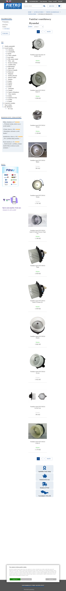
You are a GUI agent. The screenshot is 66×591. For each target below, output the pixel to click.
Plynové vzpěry (12, 77)
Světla (9, 86)
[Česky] (7, 1)
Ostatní (10, 101)
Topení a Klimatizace (13, 91)
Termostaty (11, 88)
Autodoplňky (11, 51)
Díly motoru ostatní (13, 58)
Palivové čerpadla (12, 69)
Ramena (10, 79)
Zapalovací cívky (12, 97)
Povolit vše (15, 579)
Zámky (10, 95)
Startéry (10, 82)
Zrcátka (10, 99)
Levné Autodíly (9, 47)
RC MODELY (8, 106)
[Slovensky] (10, 1)
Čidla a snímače (12, 55)
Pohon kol (10, 71)
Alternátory (11, 49)
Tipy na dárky (8, 104)
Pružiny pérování (12, 75)
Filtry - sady (11, 60)
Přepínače (10, 73)
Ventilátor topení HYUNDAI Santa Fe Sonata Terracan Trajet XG (38, 232)
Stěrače (10, 84)
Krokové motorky (12, 62)
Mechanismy (11, 66)
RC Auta (10, 108)
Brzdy (9, 53)
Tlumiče (10, 90)
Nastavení (51, 579)
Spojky (10, 80)
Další (48, 31)
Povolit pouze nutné (26, 579)
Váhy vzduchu (12, 93)
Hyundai (7, 28)
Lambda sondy (12, 64)
